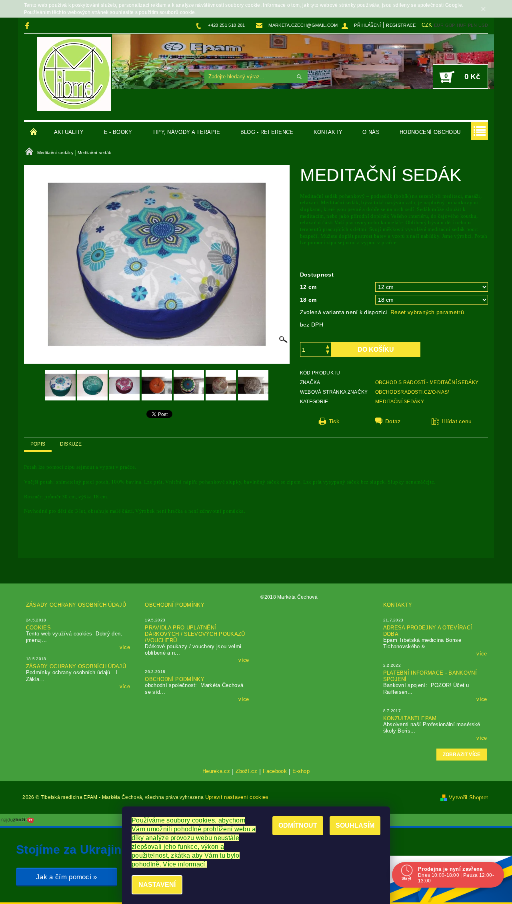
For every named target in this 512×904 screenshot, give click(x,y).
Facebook (275, 771)
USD (483, 25)
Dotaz (393, 421)
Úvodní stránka (34, 132)
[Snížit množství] (327, 353)
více (125, 647)
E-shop (301, 771)
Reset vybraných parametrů (427, 312)
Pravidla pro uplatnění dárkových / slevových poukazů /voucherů (195, 634)
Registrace (401, 25)
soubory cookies (190, 820)
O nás (371, 132)
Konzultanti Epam (410, 718)
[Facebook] (28, 25)
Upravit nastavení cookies (237, 797)
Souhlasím (355, 825)
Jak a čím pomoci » (66, 877)
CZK (427, 25)
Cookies (38, 628)
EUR (439, 25)
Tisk (334, 421)
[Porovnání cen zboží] (17, 819)
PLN (472, 25)
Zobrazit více (462, 754)
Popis (38, 444)
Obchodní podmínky (174, 605)
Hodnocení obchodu (430, 132)
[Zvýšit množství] (327, 346)
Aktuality (69, 132)
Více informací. (185, 864)
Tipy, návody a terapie (186, 132)
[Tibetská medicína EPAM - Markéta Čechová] (74, 74)
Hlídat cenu (457, 421)
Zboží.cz (246, 771)
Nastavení (157, 884)
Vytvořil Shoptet (468, 797)
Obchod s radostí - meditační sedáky (426, 382)
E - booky (118, 132)
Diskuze (71, 444)
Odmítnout (297, 825)
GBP (450, 25)
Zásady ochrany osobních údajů (76, 605)
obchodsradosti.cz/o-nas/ (412, 392)
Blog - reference (267, 132)
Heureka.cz (216, 771)
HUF (461, 25)
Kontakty (328, 132)
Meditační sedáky (399, 401)
